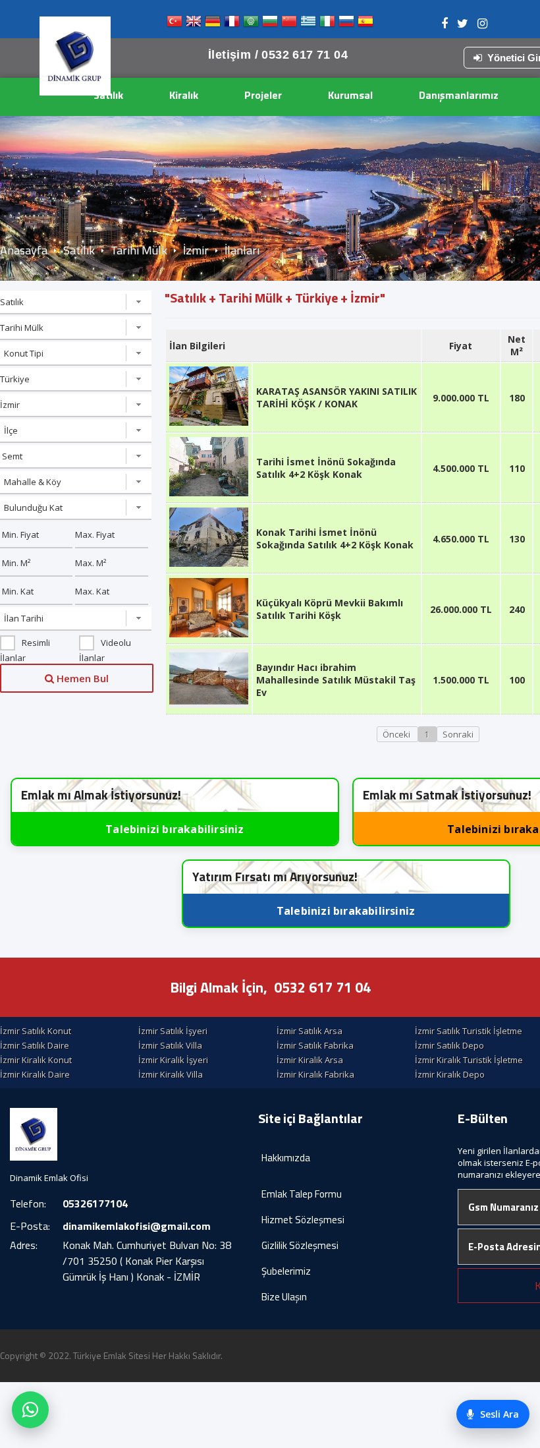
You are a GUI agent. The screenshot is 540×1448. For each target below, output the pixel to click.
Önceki (397, 734)
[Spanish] (365, 24)
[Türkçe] (174, 24)
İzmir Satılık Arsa (309, 1031)
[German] (213, 24)
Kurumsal (350, 95)
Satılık (108, 95)
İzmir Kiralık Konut (36, 1060)
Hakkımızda (285, 1157)
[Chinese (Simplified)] (289, 24)
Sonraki (458, 734)
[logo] (75, 56)
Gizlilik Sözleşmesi (299, 1245)
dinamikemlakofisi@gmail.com (137, 1226)
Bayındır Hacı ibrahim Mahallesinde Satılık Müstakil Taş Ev (336, 680)
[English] (194, 24)
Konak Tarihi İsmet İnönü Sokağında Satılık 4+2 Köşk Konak (335, 538)
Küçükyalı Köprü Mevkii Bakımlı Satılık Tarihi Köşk (329, 609)
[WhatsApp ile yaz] (30, 1409)
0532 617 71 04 (322, 987)
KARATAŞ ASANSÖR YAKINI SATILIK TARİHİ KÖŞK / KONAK (336, 397)
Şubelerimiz (286, 1271)
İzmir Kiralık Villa (170, 1074)
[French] (232, 24)
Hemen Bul (81, 678)
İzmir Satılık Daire (34, 1045)
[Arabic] (251, 24)
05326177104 (95, 1203)
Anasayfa (23, 250)
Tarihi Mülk (139, 250)
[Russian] (346, 24)
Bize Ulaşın (284, 1296)
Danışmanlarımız (459, 95)
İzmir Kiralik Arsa (310, 1060)
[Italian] (327, 24)
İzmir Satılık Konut (35, 1031)
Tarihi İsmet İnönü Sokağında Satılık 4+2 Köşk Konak (326, 467)
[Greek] (308, 24)
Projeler (263, 95)
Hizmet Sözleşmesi (302, 1219)
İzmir (196, 250)
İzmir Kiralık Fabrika (315, 1074)
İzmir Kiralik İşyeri (173, 1060)
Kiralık (183, 95)
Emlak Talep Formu (301, 1194)
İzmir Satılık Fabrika (315, 1045)
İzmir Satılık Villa (170, 1045)
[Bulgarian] (270, 24)
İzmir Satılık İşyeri (172, 1031)
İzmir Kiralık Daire (35, 1074)
